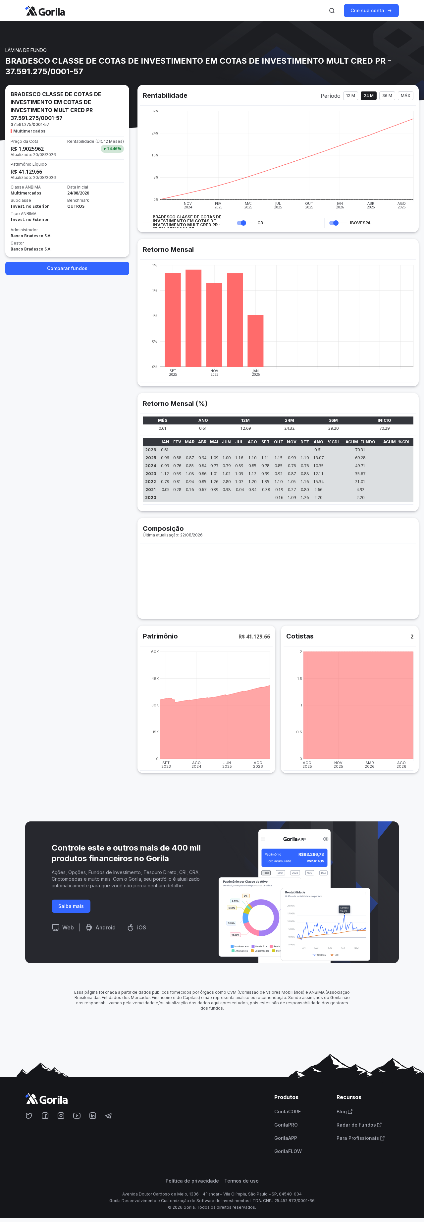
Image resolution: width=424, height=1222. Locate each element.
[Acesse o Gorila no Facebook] (45, 1116)
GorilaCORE (287, 1111)
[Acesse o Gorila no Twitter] (29, 1116)
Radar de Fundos (356, 1125)
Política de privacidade (192, 1181)
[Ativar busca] (332, 10)
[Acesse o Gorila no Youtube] (77, 1116)
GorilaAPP (285, 1138)
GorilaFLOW (288, 1151)
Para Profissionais (358, 1138)
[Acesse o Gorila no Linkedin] (93, 1116)
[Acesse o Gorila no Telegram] (109, 1116)
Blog (342, 1111)
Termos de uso (241, 1181)
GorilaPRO (286, 1125)
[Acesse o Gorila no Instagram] (61, 1116)
